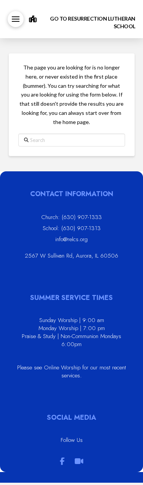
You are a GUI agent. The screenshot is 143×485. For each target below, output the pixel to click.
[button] (16, 19)
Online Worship (62, 367)
